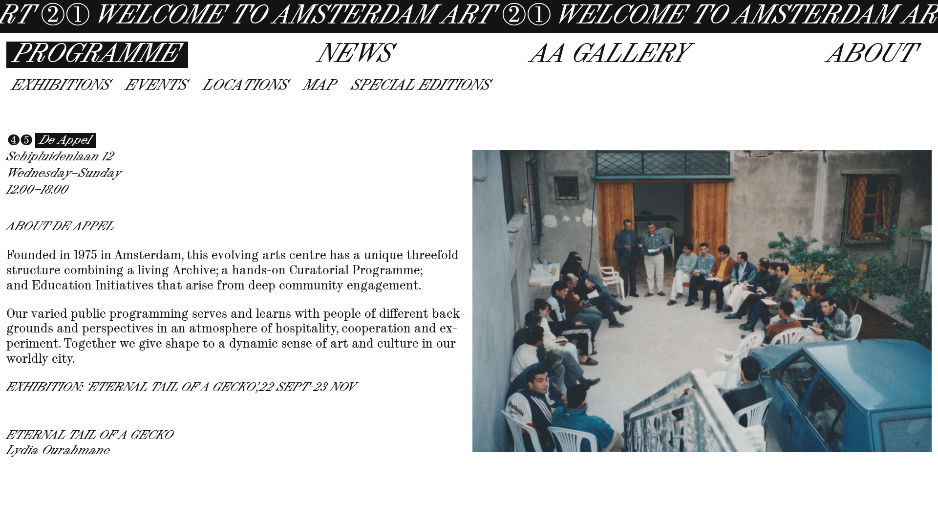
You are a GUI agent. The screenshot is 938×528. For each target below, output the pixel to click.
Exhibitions (61, 86)
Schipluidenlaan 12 (59, 156)
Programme (96, 55)
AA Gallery (609, 55)
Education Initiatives (92, 285)
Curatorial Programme (354, 270)
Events (156, 86)
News (355, 55)
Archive (194, 270)
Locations (245, 86)
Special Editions (420, 86)
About (872, 55)
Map (319, 86)
